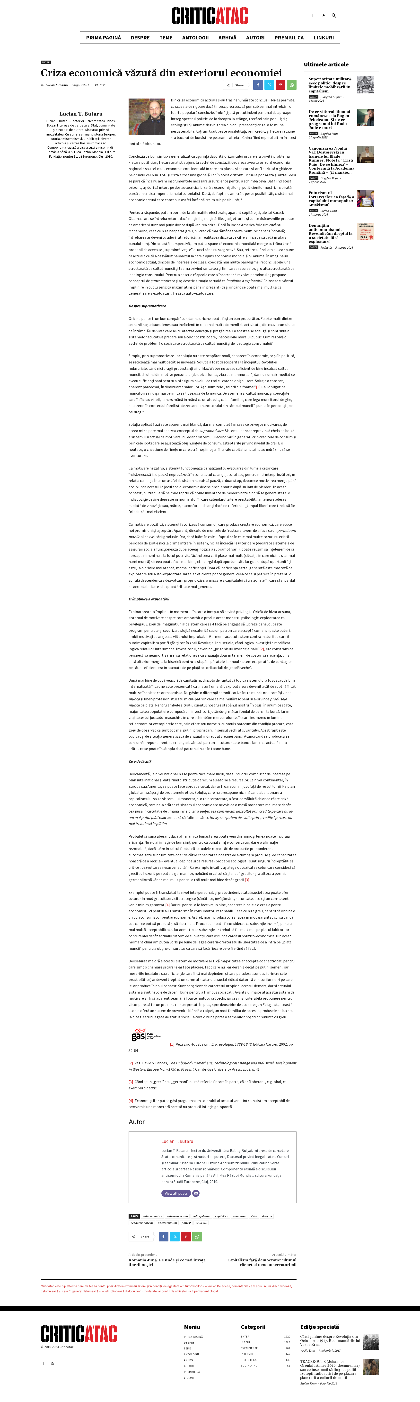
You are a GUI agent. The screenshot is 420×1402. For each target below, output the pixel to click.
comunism (239, 1216)
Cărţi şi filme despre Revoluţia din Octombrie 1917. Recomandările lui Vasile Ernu (330, 1340)
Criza (254, 1216)
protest (186, 1223)
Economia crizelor (142, 1223)
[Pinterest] (280, 85)
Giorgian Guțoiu (330, 97)
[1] (258, 386)
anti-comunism (152, 1216)
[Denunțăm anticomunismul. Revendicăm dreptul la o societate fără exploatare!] (365, 231)
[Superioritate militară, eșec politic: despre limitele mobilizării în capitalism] (365, 84)
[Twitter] (269, 85)
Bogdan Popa (329, 134)
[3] (247, 879)
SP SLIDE (201, 1223)
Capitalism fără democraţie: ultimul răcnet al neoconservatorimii (262, 1262)
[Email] (196, 1193)
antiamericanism (177, 1216)
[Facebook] (313, 15)
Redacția (326, 247)
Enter (46, 62)
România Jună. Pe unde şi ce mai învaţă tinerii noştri (167, 1262)
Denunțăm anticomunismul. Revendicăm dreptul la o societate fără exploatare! (330, 233)
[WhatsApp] (292, 85)
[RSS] (324, 15)
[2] (262, 648)
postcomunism (167, 1223)
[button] (334, 16)
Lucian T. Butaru (56, 85)
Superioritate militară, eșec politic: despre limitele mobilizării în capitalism (330, 85)
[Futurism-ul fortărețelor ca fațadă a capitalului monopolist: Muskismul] (365, 198)
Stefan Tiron (328, 211)
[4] (167, 904)
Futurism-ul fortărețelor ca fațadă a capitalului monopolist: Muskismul (331, 199)
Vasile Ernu (307, 1350)
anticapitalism (201, 1216)
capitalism (221, 1216)
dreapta (267, 1216)
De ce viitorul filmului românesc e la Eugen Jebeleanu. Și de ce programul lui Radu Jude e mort (329, 119)
